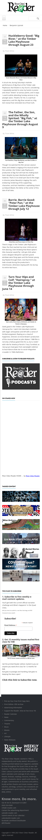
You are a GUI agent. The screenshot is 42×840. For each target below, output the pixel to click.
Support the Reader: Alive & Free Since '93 (20, 711)
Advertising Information (13, 707)
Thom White (9, 51)
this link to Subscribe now (22, 679)
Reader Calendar (10, 714)
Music (6, 727)
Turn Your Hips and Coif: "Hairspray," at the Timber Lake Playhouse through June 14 (18, 283)
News (6, 717)
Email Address (10, 625)
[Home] (21, 7)
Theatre (7, 724)
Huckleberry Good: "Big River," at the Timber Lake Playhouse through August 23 (23, 40)
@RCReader (6, 823)
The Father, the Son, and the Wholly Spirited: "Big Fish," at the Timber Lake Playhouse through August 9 (20, 119)
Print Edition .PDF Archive (13, 704)
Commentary (9, 720)
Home (5, 25)
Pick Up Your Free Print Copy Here (17, 701)
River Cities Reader (33, 476)
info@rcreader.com (9, 808)
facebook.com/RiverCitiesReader (14, 820)
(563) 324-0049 (7, 805)
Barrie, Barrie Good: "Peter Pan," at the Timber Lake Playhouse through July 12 (24, 204)
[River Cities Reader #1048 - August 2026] (21, 437)
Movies (7, 730)
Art (5, 733)
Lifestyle (7, 736)
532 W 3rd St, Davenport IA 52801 (14, 803)
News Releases (9, 740)
